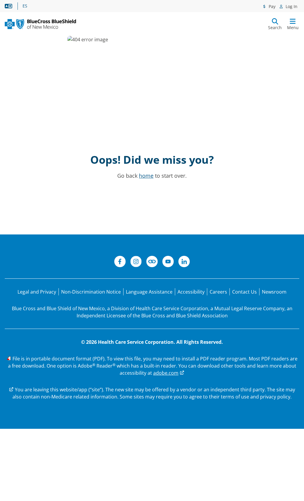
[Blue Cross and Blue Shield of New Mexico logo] (40, 24)
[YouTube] (168, 262)
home (146, 175)
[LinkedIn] (184, 262)
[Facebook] (120, 262)
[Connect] (152, 262)
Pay (271, 6)
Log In (290, 6)
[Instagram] (136, 262)
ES (25, 6)
